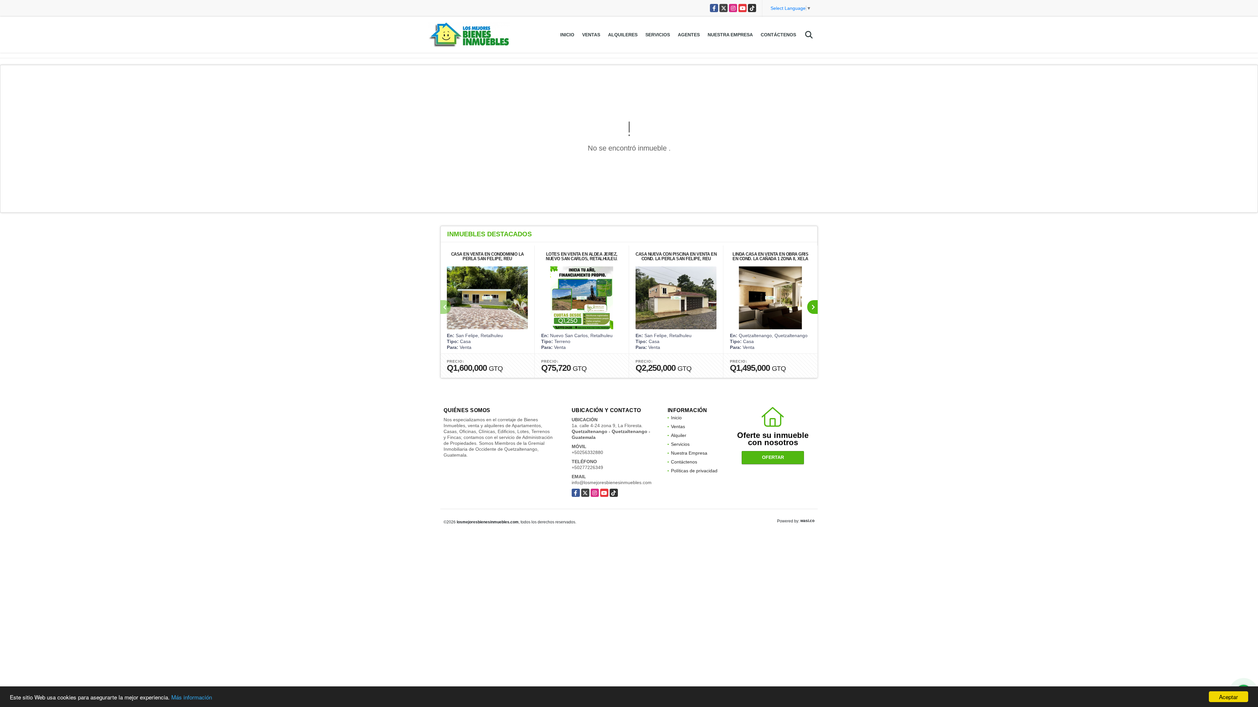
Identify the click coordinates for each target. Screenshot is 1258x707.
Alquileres (623, 34)
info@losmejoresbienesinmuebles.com (612, 482)
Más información (191, 697)
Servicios (657, 34)
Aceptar (1228, 697)
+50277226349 (587, 467)
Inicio (567, 34)
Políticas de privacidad (694, 470)
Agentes (689, 34)
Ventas (591, 34)
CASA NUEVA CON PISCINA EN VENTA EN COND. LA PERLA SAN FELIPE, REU (676, 256)
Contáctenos (778, 34)
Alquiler (678, 435)
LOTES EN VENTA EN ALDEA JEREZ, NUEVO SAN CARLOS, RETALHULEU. (582, 256)
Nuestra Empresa (730, 34)
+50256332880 (587, 452)
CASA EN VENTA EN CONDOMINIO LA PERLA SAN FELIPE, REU (487, 256)
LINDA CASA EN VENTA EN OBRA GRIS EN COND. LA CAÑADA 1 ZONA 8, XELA (770, 256)
